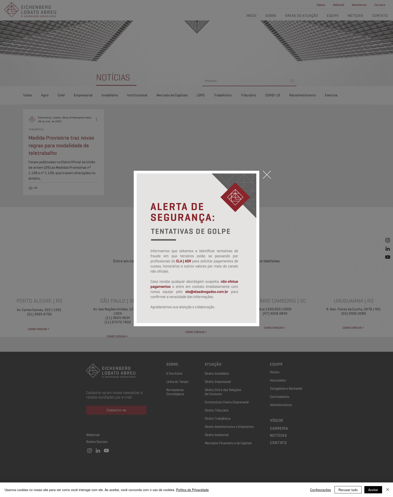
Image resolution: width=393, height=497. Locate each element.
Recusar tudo (348, 489)
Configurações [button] (320, 489)
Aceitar (373, 489)
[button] (267, 175)
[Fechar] (387, 489)
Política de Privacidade (192, 489)
